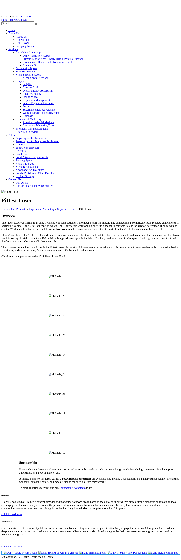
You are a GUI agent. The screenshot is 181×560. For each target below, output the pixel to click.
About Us (13, 33)
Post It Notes (23, 154)
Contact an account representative (34, 185)
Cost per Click (31, 87)
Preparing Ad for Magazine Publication (37, 141)
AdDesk (20, 144)
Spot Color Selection (27, 147)
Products (13, 49)
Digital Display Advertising (38, 90)
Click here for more (12, 546)
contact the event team (73, 487)
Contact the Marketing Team (38, 125)
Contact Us (14, 179)
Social (26, 106)
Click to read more (11, 514)
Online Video (30, 96)
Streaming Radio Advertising (39, 109)
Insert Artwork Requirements (32, 157)
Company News (25, 46)
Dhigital (20, 81)
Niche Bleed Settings (27, 166)
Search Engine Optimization (38, 103)
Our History (22, 42)
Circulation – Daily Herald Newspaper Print (47, 61)
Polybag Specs (24, 160)
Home (11, 30)
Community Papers (26, 68)
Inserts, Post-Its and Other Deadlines (36, 173)
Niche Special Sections (28, 74)
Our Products (18, 209)
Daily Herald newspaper (29, 52)
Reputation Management (36, 100)
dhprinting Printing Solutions (32, 128)
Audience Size (31, 65)
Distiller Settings (25, 176)
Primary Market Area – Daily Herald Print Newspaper (53, 58)
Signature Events (66, 209)
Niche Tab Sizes (25, 163)
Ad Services (15, 134)
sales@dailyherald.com (14, 19)
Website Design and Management (41, 112)
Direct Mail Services (27, 131)
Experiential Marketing (28, 119)
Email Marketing (32, 93)
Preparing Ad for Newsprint (31, 138)
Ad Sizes (21, 150)
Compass (28, 115)
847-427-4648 (23, 16)
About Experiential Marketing (39, 122)
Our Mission (23, 39)
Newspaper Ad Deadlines (30, 169)
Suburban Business (26, 71)
